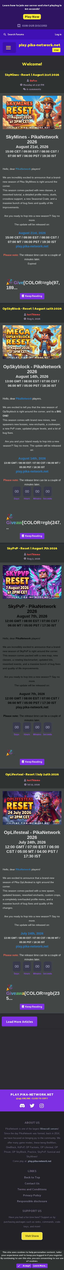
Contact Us (32, 1183)
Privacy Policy (32, 1195)
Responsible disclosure (32, 1201)
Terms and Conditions (32, 1189)
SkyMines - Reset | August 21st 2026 (32, 74)
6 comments (34, 89)
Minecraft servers (49, 1128)
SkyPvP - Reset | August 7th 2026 (32, 548)
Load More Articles (19, 1021)
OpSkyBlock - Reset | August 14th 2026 (32, 308)
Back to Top (32, 1177)
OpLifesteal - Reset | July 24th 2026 (32, 774)
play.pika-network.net (39, 1161)
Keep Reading (33, 296)
